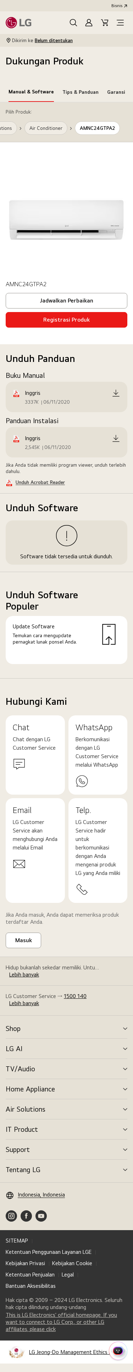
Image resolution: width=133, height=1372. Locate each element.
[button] (73, 23)
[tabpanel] (66, 390)
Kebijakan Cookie (72, 1263)
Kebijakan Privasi (25, 1263)
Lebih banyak (24, 974)
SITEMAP (17, 1240)
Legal (68, 1274)
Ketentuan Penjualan (30, 1274)
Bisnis (116, 5)
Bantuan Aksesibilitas (31, 1285)
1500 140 (75, 996)
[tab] (31, 93)
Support (18, 1149)
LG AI (14, 1048)
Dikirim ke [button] (42, 40)
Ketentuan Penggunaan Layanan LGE (49, 1252)
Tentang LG (23, 1169)
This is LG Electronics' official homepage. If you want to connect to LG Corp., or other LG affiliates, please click (61, 1322)
